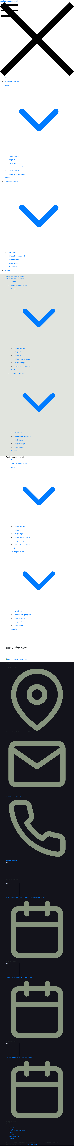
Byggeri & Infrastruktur (17, 174)
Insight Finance (14, 156)
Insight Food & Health (16, 167)
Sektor (7, 85)
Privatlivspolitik (32, 1144)
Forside (7, 78)
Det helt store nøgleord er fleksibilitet (19, 1057)
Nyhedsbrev (13, 267)
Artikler (7, 178)
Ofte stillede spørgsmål (17, 256)
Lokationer (12, 252)
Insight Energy (14, 170)
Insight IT (12, 160)
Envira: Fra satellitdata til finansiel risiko (19, 977)
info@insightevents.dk (13, 796)
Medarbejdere (14, 260)
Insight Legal (13, 163)
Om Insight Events (11, 181)
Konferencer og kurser (13, 81)
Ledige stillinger (14, 263)
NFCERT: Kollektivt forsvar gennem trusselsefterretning (25, 897)
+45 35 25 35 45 (11, 861)
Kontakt (8, 270)
